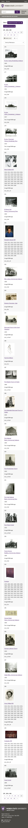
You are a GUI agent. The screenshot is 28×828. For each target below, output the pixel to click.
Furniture (6, 581)
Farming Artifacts (8, 358)
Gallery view (8, 38)
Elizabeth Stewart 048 (9, 239)
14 (8, 35)
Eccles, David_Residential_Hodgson (13, 60)
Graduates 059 (8, 741)
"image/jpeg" (9, 26)
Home (3, 1)
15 (11, 35)
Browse (8, 1)
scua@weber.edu (7, 820)
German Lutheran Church (10, 648)
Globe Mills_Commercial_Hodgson (13, 675)
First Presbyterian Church (10, 468)
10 (15, 32)
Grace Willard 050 (8, 703)
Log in (25, 1)
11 (18, 32)
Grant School (7, 780)
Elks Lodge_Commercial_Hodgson (13, 279)
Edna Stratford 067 (9, 169)
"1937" (14, 22)
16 (14, 35)
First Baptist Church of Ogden (11, 382)
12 (21, 32)
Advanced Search (23, 11)
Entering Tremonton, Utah (10, 303)
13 (4, 35)
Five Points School (9, 525)
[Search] (17, 11)
